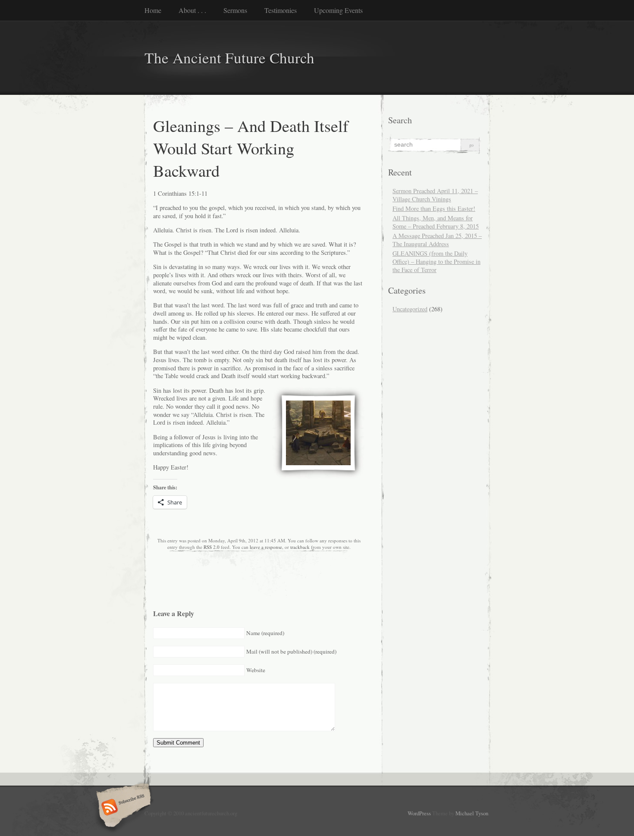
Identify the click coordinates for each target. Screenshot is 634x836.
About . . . (192, 10)
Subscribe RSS (122, 808)
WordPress (419, 813)
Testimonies (280, 10)
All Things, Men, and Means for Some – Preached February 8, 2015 (435, 222)
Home (152, 10)
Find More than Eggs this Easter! (433, 208)
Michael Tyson (471, 813)
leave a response (266, 547)
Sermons (235, 10)
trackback (300, 547)
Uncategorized (409, 309)
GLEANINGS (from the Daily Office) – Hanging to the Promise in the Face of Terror (436, 261)
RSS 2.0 (212, 547)
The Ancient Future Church (229, 57)
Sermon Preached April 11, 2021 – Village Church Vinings (435, 195)
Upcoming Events (338, 10)
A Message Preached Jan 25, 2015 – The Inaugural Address (437, 240)
